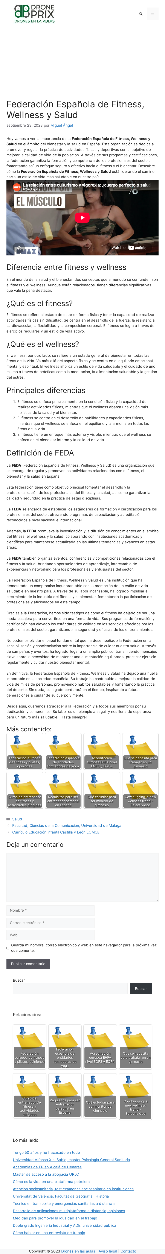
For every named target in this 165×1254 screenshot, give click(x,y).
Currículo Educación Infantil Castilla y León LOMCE (55, 832)
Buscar (19, 980)
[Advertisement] (82, 66)
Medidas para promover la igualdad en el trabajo (55, 1218)
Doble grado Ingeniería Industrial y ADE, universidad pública (64, 1225)
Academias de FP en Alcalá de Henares (47, 1167)
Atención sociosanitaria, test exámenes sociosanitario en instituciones (73, 1189)
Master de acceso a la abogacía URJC (46, 1174)
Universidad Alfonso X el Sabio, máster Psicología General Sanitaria (71, 1160)
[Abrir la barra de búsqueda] (141, 14)
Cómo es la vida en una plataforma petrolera (51, 1182)
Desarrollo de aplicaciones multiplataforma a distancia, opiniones (69, 1211)
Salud (17, 819)
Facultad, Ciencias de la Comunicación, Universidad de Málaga (66, 825)
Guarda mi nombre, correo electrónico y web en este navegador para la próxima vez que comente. (84, 948)
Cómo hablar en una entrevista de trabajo (49, 1233)
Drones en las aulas (78, 1251)
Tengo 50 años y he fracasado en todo (46, 1152)
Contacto (128, 1251)
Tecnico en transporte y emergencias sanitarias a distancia (64, 1203)
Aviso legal (108, 1251)
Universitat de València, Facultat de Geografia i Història (61, 1196)
